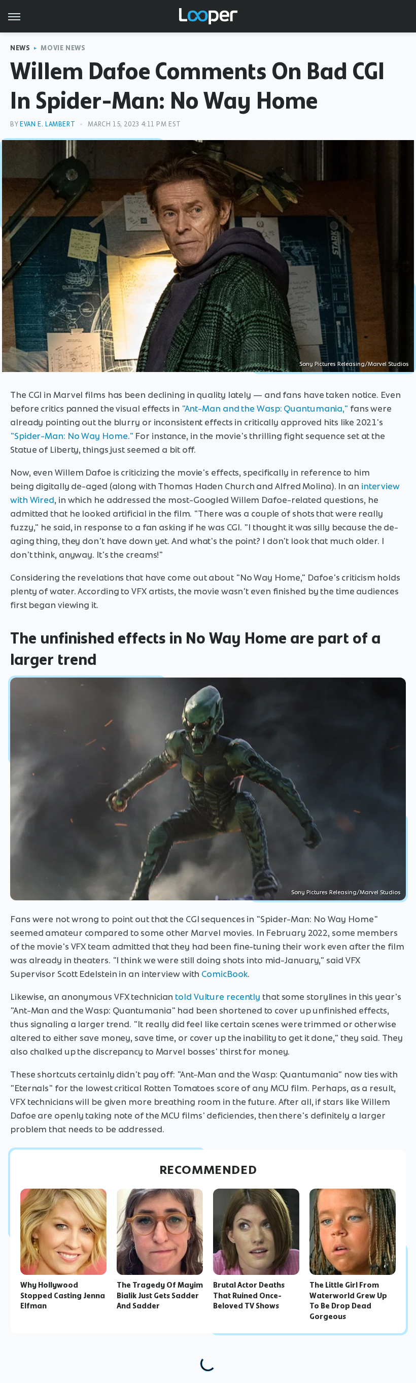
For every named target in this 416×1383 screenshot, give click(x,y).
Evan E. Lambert (47, 124)
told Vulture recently (217, 997)
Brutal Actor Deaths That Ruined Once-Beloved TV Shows (249, 1295)
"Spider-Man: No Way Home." (71, 436)
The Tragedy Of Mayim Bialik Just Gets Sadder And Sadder (160, 1295)
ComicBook (224, 974)
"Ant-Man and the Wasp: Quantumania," (265, 408)
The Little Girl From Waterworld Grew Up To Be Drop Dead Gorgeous (348, 1301)
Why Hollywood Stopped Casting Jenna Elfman (62, 1295)
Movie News (63, 48)
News (20, 48)
